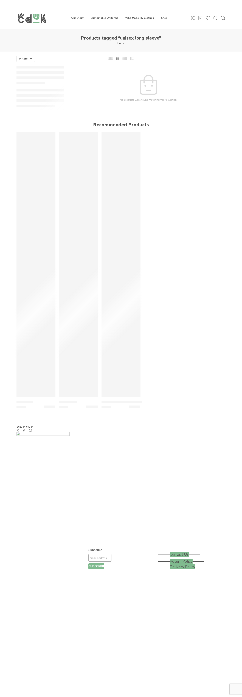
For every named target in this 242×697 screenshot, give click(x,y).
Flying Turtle (68, 402)
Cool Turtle (24, 402)
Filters (23, 58)
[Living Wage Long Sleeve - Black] (121, 264)
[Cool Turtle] (35, 264)
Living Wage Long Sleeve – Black (125, 402)
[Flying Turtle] (78, 264)
